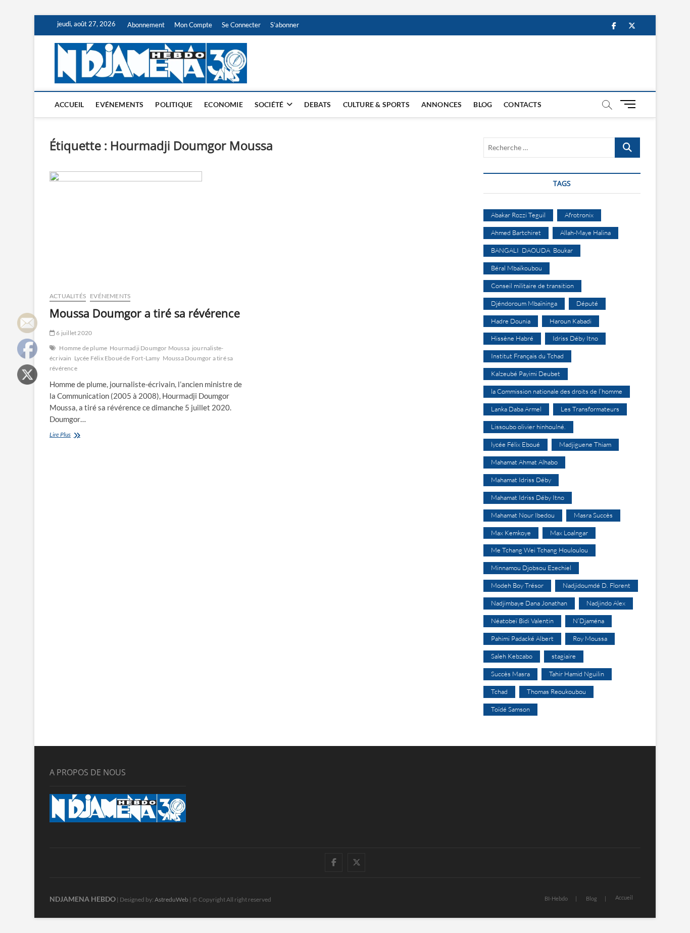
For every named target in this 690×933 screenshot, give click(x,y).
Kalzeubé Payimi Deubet (525, 373)
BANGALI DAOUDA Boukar (532, 250)
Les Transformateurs (590, 409)
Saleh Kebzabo (511, 656)
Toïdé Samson (510, 709)
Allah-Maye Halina (585, 232)
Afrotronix (579, 215)
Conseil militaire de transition (532, 286)
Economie (223, 104)
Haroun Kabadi (571, 321)
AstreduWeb (171, 899)
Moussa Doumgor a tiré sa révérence (145, 312)
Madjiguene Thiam (585, 444)
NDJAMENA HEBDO (83, 899)
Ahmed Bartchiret (516, 232)
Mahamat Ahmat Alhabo (524, 462)
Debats (317, 104)
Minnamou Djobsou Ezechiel (531, 568)
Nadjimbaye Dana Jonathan (529, 603)
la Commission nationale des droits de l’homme (556, 391)
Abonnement (146, 25)
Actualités (68, 296)
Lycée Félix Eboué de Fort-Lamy (117, 358)
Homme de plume (83, 348)
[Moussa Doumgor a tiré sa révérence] (149, 227)
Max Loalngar (569, 533)
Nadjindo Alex (605, 603)
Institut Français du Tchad (527, 356)
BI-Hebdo (556, 898)
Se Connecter (241, 25)
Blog (482, 104)
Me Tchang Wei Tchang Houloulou (539, 550)
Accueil (69, 104)
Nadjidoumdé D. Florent (596, 585)
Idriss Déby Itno (575, 338)
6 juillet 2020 (73, 333)
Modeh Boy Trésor (517, 585)
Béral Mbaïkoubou (516, 268)
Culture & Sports (376, 104)
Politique (173, 104)
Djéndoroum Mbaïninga (524, 303)
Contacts (522, 104)
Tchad (499, 691)
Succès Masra (510, 674)
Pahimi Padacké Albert (522, 638)
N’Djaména (588, 621)
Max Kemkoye (511, 533)
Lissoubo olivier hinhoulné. (528, 427)
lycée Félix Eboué (515, 444)
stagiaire (564, 656)
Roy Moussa (590, 638)
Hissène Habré (512, 338)
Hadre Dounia (510, 321)
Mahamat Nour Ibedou (523, 515)
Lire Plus (72, 435)
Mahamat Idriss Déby (521, 480)
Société (269, 104)
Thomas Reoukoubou (556, 691)
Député (587, 303)
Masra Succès (593, 515)
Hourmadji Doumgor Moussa (149, 348)
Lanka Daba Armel (516, 409)
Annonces (441, 104)
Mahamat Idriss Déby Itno (527, 497)
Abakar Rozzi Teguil (518, 215)
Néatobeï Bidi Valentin (522, 621)
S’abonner (284, 25)
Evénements (119, 104)
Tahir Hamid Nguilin (576, 674)
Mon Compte (193, 25)
